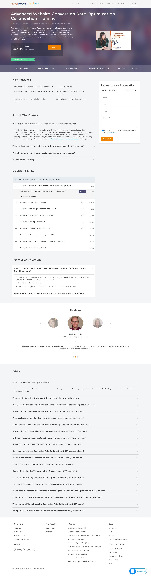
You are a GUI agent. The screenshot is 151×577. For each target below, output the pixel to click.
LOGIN (134, 4)
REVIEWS (121, 68)
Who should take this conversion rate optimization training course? (43, 153)
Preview (82, 191)
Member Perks (114, 560)
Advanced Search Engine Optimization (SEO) (84, 535)
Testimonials (18, 532)
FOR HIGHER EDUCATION (116, 4)
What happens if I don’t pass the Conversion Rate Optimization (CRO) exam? (48, 504)
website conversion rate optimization (64, 139)
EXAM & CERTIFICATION (99, 68)
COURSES (75, 4)
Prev (40, 323)
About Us (17, 528)
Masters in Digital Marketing (77, 528)
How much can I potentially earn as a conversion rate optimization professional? (49, 431)
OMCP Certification (115, 548)
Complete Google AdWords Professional (82, 561)
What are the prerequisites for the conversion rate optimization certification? (50, 293)
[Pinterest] (33, 550)
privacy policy (111, 132)
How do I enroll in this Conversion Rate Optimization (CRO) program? (44, 471)
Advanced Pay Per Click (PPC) (78, 543)
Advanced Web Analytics (77, 532)
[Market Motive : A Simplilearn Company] (25, 3)
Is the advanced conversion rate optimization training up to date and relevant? (49, 438)
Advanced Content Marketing (78, 550)
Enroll (54, 47)
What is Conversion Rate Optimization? (30, 383)
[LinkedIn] (20, 550)
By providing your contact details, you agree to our (120, 131)
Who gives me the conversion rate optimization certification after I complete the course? (53, 405)
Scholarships (113, 552)
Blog (110, 563)
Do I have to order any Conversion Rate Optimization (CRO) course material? (48, 451)
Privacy (111, 535)
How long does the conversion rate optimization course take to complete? (46, 444)
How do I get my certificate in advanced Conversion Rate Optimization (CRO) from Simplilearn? (50, 269)
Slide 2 (77, 357)
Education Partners (20, 535)
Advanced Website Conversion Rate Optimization (85, 546)
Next (110, 323)
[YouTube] (29, 550)
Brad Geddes (50, 528)
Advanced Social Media (76, 539)
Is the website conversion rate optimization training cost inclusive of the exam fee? (50, 425)
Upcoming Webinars (116, 556)
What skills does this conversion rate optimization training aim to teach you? (48, 146)
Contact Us (106, 139)
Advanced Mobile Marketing (78, 558)
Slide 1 (75, 357)
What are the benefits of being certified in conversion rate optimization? (46, 398)
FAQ (110, 532)
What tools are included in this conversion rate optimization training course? (48, 418)
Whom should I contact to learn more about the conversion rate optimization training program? (56, 497)
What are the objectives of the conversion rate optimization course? (44, 124)
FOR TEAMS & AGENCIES (94, 4)
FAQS (134, 68)
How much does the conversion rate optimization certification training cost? (47, 411)
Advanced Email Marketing (77, 554)
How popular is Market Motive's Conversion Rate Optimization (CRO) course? (48, 511)
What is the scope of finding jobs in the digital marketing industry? (43, 464)
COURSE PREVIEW (71, 68)
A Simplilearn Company (22, 539)
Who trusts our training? (23, 160)
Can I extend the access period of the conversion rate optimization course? (47, 484)
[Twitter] (24, 550)
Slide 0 (73, 357)
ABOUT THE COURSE (45, 68)
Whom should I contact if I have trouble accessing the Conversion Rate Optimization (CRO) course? (58, 491)
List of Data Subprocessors (118, 539)
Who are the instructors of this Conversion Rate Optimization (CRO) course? (47, 458)
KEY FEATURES (21, 68)
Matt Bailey (49, 532)
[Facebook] (16, 550)
